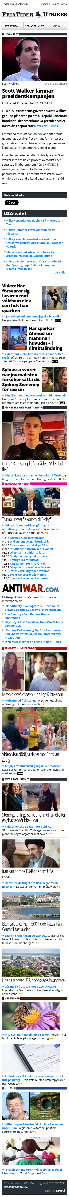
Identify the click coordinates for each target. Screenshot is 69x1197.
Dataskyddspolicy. (16, 1187)
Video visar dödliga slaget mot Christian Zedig (30, 756)
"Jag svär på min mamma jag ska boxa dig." (33, 316)
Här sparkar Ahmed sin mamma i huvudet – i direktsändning (45, 338)
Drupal (60, 1190)
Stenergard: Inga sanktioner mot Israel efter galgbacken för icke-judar (33, 817)
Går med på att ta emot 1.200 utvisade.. (31, 986)
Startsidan (13, 26)
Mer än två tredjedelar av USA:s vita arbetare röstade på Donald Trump (30, 254)
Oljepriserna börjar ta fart (27, 552)
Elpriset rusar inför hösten (27, 538)
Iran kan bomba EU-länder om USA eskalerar (27, 873)
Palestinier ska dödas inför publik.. (28, 826)
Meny (56, 26)
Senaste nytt (34, 26)
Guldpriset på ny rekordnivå (28, 556)
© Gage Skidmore (55, 83)
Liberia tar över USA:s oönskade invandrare (33, 980)
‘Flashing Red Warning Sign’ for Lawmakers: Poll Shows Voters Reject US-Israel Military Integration (33, 633)
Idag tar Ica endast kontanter (29, 578)
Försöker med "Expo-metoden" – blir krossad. (35, 395)
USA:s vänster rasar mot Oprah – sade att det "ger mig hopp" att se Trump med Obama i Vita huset (33, 265)
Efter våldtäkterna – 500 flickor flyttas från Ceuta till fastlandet (31, 926)
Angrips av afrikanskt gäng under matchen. (33, 766)
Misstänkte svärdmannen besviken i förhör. (34, 475)
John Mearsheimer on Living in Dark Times (33, 642)
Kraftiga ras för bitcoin (24, 560)
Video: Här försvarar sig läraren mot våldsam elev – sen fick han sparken (18, 297)
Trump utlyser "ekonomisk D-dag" (27, 519)
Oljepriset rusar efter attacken (30, 567)
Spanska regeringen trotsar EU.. (26, 935)
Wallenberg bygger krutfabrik (29, 541)
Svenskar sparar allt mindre (28, 574)
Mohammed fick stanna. (21, 700)
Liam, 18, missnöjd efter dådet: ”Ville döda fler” (33, 466)
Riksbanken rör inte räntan (28, 563)
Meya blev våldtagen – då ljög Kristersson (32, 694)
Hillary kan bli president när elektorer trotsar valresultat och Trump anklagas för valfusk (34, 242)
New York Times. (46, 126)
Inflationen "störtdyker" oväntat (31, 549)
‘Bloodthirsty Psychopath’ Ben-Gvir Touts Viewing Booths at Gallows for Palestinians (33, 607)
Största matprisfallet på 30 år (29, 545)
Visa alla (60, 272)
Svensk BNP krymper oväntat (29, 571)
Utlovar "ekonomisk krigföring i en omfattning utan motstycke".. (26, 527)
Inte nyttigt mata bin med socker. (27, 1034)
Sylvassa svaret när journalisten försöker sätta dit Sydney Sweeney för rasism (21, 379)
